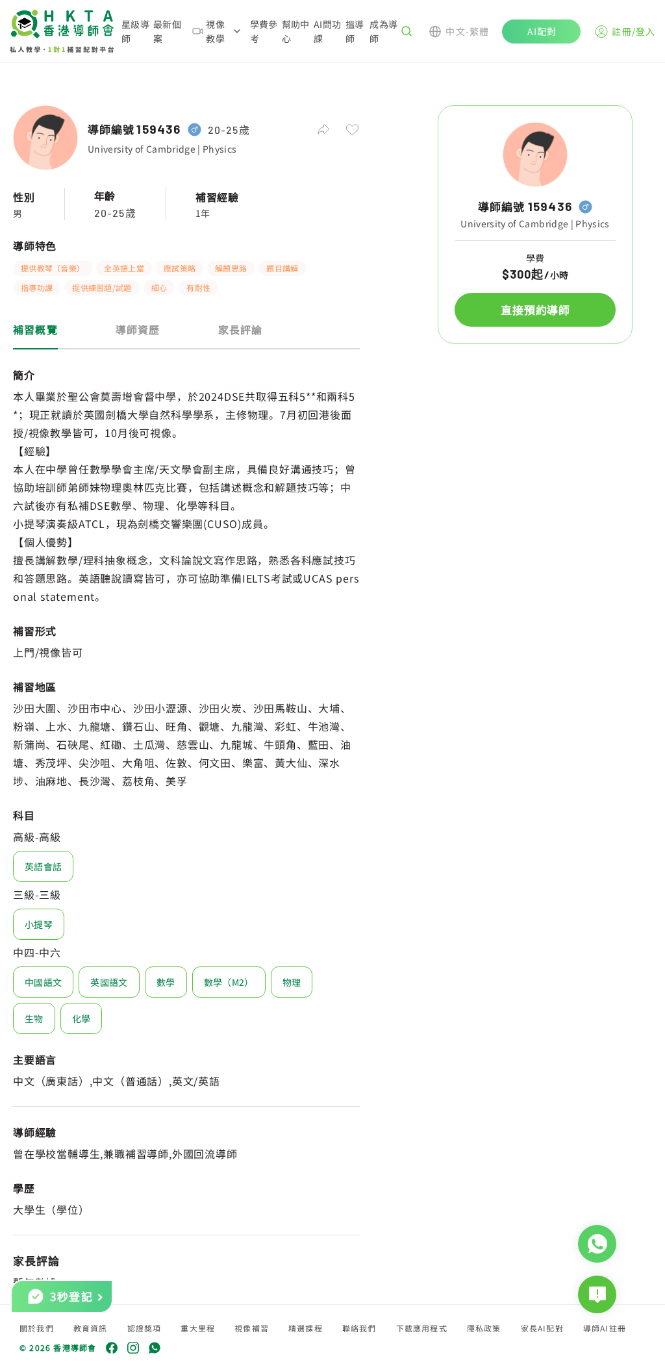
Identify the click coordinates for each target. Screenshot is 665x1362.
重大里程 (198, 1327)
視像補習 (251, 1327)
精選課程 (305, 1327)
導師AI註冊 (604, 1327)
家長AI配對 (542, 1327)
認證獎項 (144, 1327)
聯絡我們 (359, 1327)
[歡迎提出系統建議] (597, 1294)
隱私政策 (484, 1327)
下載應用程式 (421, 1327)
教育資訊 (90, 1327)
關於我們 (36, 1327)
